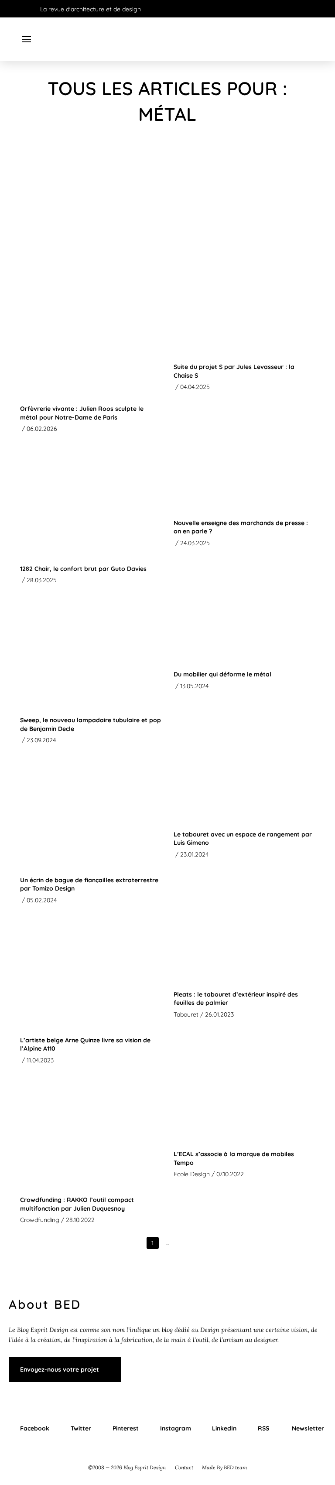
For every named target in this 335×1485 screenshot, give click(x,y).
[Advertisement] (167, 208)
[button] (27, 39)
